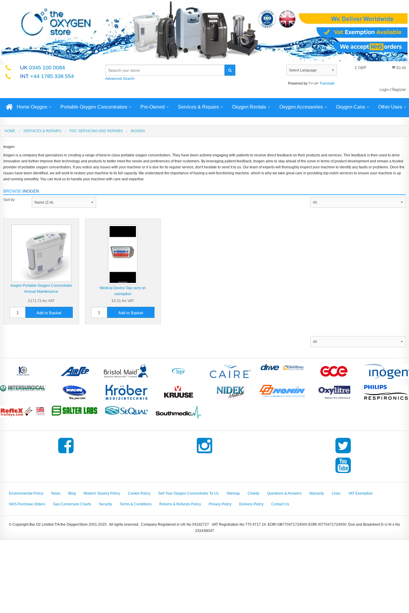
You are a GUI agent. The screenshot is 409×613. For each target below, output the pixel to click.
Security (105, 504)
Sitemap (233, 493)
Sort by (9, 200)
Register (399, 89)
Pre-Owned (152, 106)
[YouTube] (343, 473)
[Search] (230, 70)
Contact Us (280, 504)
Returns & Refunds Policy (180, 504)
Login (384, 89)
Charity (253, 493)
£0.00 (400, 67)
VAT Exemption (360, 493)
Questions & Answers (284, 493)
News (55, 493)
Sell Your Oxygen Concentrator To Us (188, 493)
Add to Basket (49, 312)
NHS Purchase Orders (27, 504)
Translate (327, 83)
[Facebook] (66, 453)
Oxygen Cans (350, 106)
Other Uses (390, 106)
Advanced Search (119, 79)
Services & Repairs (198, 106)
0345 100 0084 (42, 68)
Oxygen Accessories (301, 106)
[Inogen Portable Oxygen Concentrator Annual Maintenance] (41, 253)
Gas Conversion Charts (72, 504)
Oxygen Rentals (249, 106)
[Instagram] (204, 453)
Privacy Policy (220, 504)
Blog (72, 493)
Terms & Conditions (136, 504)
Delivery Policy (251, 504)
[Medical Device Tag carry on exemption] (122, 254)
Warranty (316, 493)
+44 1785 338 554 (47, 76)
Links (336, 493)
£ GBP (360, 67)
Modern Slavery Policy (102, 493)
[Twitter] (343, 453)
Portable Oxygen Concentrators (93, 106)
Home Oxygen (32, 106)
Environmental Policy (26, 493)
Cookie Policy (139, 493)
